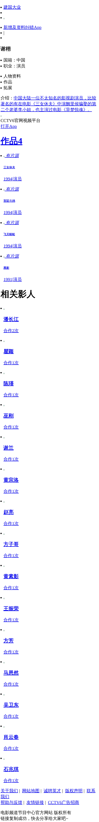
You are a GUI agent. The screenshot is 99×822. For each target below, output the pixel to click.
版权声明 (74, 790)
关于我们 (9, 790)
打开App (9, 126)
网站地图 (30, 790)
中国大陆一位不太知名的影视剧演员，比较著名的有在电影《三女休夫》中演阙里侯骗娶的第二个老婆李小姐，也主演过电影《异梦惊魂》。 (48, 104)
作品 (11, 141)
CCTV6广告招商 (63, 802)
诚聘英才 (52, 790)
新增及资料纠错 (22, 27)
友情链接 (35, 802)
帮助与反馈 (11, 802)
